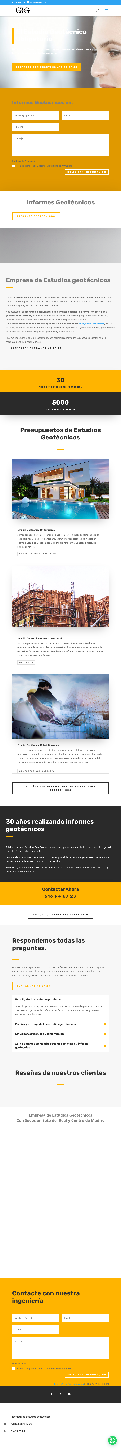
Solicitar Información (86, 172)
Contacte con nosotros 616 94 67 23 (46, 67)
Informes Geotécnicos (36, 216)
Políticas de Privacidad (60, 165)
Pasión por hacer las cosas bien (60, 915)
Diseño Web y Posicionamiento (68, 1383)
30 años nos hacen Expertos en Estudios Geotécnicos (60, 788)
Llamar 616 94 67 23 (33, 986)
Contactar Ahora (60, 889)
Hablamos (26, 662)
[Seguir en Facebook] (51, 1394)
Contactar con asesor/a (37, 771)
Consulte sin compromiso (37, 554)
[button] (112, 1440)
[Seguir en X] (60, 1394)
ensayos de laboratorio (91, 323)
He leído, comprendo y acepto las (44, 165)
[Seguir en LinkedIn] (69, 1394)
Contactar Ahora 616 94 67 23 (36, 348)
